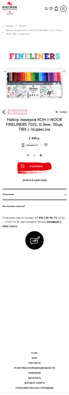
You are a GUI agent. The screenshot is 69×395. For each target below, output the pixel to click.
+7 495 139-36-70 (45, 217)
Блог (34, 358)
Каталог (23, 25)
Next (64, 71)
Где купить (34, 378)
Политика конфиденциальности (34, 368)
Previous (5, 71)
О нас (34, 353)
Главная (9, 25)
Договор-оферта (34, 383)
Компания (34, 373)
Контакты (35, 363)
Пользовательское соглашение (35, 388)
